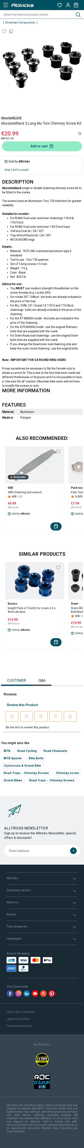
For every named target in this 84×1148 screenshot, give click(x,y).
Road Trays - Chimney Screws (26, 773)
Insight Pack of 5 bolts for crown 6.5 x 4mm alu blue (31, 609)
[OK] (73, 850)
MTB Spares (13, 758)
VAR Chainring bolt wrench (25, 492)
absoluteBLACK (11, 117)
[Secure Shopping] (28, 964)
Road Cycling (27, 751)
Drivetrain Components (20, 22)
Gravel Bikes (13, 780)
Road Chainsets (55, 751)
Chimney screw (67, 773)
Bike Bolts (36, 758)
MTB (7, 751)
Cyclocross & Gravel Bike (22, 765)
